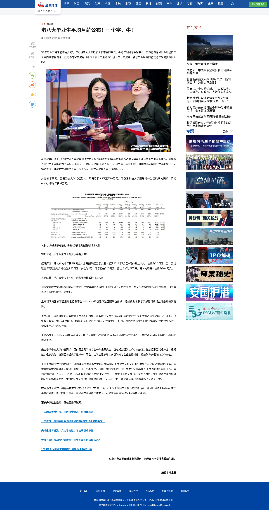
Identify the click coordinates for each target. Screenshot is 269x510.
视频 (220, 3)
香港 (87, 3)
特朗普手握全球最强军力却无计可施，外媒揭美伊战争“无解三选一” (208, 100)
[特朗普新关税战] (209, 225)
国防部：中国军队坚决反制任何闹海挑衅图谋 (209, 72)
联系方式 (133, 491)
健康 (138, 3)
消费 (128, 3)
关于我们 (84, 491)
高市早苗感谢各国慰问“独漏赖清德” (209, 116)
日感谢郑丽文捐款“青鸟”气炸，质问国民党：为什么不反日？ (209, 81)
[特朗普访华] (209, 206)
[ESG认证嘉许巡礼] (209, 318)
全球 (107, 3)
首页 (43, 24)
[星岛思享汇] (209, 150)
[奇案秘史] (209, 281)
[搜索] (232, 4)
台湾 (97, 3)
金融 (118, 3)
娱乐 (210, 3)
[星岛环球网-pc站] (48, 14)
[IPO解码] (209, 262)
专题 (190, 3)
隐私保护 (150, 491)
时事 (77, 3)
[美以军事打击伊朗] (209, 244)
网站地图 (100, 491)
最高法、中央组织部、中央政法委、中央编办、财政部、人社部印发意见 (209, 90)
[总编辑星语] (209, 188)
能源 (159, 3)
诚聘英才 (117, 491)
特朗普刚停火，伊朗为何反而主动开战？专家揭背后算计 (209, 124)
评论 (179, 3)
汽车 (169, 3)
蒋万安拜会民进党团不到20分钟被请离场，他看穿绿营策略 (209, 109)
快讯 (66, 3)
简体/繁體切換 (258, 4)
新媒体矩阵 (167, 491)
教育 (200, 3)
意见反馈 (185, 491)
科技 (148, 3)
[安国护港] (209, 300)
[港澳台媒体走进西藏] (209, 169)
